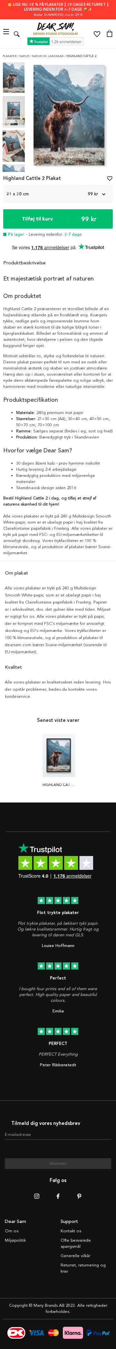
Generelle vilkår (75, 1255)
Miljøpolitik (15, 1240)
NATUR (24, 56)
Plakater (10, 56)
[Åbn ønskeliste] (97, 34)
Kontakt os (71, 1231)
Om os (11, 1231)
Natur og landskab (48, 56)
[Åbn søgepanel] (17, 34)
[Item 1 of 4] (69, 117)
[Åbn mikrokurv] (109, 34)
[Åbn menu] (7, 34)
